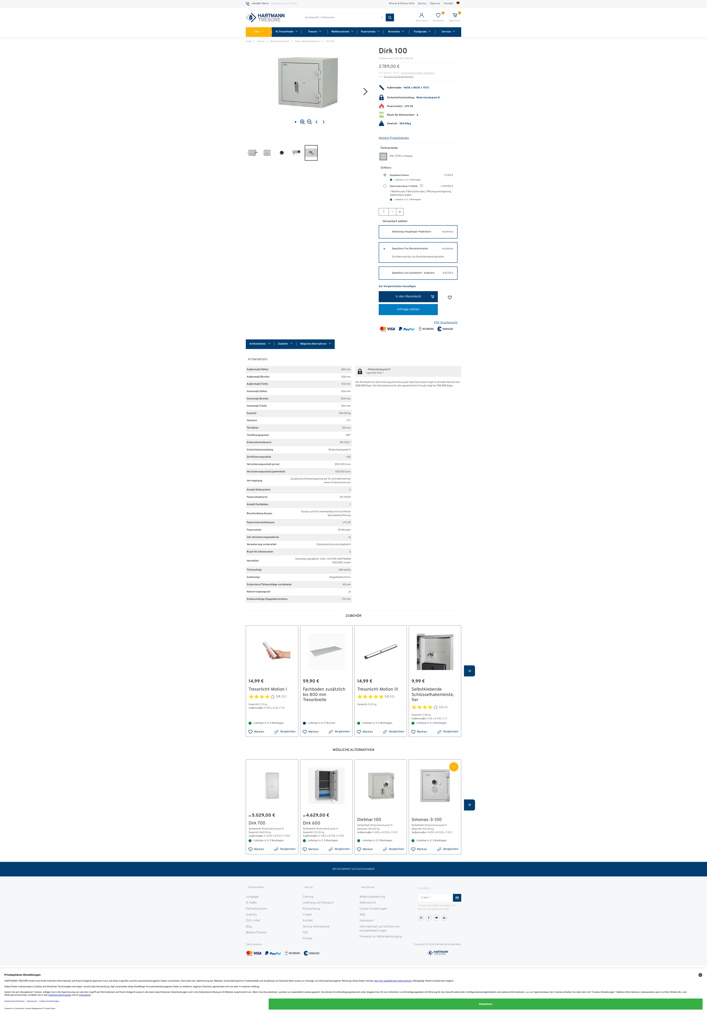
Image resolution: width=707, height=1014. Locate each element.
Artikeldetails (257, 343)
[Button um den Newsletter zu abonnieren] (457, 898)
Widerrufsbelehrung (372, 897)
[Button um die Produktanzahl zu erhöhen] (399, 211)
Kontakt (448, 3)
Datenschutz (368, 903)
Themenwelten (256, 887)
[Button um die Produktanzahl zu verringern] (392, 211)
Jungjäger (252, 897)
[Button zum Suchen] (390, 17)
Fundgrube (420, 31)
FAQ (305, 932)
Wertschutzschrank (279, 41)
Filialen (307, 915)
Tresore (312, 31)
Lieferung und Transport (318, 903)
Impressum (367, 920)
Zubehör (283, 343)
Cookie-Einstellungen (373, 909)
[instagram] (421, 918)
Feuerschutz (368, 31)
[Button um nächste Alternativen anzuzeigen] (469, 670)
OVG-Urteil (253, 920)
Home (249, 41)
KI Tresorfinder (285, 31)
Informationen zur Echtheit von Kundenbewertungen (380, 929)
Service (422, 3)
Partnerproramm (256, 909)
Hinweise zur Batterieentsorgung (381, 936)
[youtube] (436, 918)
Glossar (307, 938)
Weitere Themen (256, 932)
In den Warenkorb (408, 296)
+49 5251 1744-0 (260, 3)
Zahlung (308, 897)
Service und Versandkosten (399, 76)
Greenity (251, 915)
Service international (316, 927)
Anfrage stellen (408, 309)
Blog (249, 927)
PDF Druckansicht (446, 322)
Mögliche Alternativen (313, 343)
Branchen (394, 31)
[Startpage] (265, 18)
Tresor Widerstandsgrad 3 (308, 41)
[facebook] (429, 918)
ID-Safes (251, 903)
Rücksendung (311, 909)
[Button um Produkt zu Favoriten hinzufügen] (450, 297)
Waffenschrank (340, 31)
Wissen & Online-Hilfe (401, 3)
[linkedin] (444, 918)
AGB (362, 915)
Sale (256, 31)
